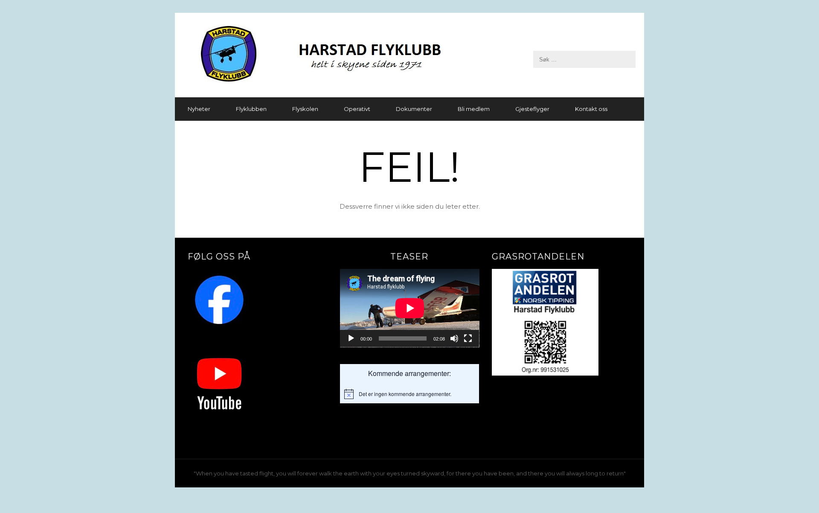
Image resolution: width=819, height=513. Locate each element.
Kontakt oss (591, 108)
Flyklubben (251, 108)
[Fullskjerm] (468, 338)
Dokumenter (414, 108)
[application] (409, 308)
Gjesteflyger (532, 108)
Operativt (357, 108)
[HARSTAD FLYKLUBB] (409, 55)
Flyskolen (305, 108)
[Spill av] (351, 338)
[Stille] (454, 338)
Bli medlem (474, 108)
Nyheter (199, 108)
